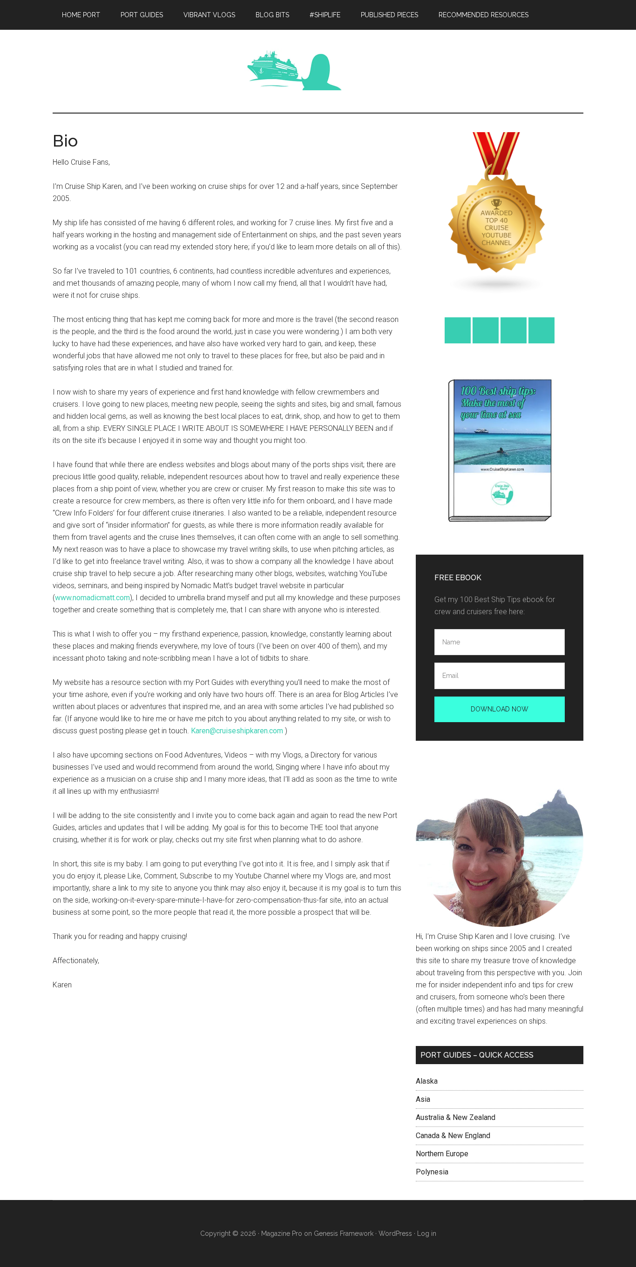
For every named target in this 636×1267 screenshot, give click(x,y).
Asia (423, 1099)
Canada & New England (453, 1135)
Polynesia (432, 1171)
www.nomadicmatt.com (92, 597)
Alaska (427, 1081)
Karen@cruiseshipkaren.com (237, 730)
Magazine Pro (281, 1233)
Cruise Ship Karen (141, 69)
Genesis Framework (343, 1233)
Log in (426, 1233)
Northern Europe (442, 1153)
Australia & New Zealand (455, 1117)
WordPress (395, 1233)
